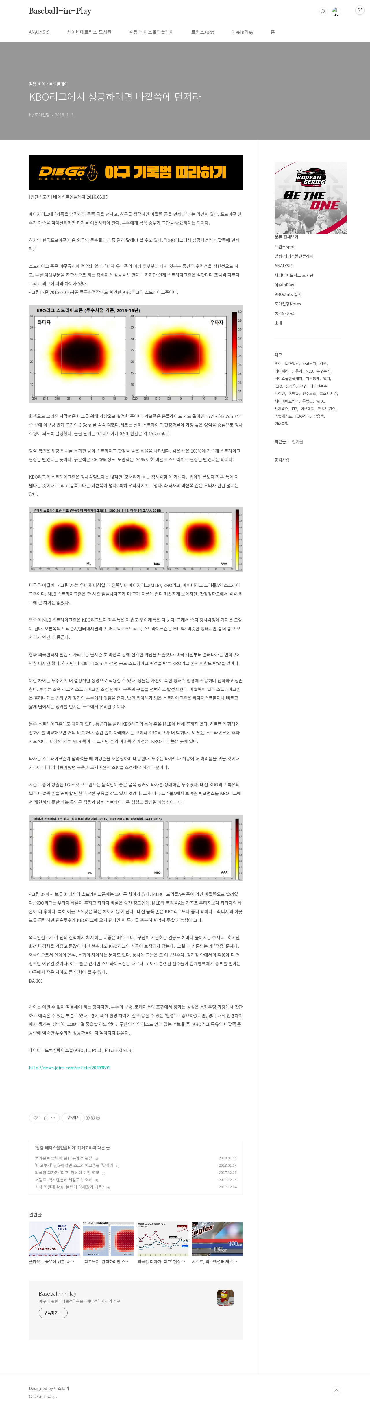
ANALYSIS (39, 31)
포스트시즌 (328, 393)
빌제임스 (281, 408)
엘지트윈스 (326, 408)
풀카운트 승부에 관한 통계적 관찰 (63, 1158)
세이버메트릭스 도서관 (89, 31)
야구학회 (307, 408)
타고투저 (309, 363)
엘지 (326, 378)
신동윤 (291, 386)
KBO (278, 386)
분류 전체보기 (286, 237)
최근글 (280, 441)
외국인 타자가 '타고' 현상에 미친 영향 (67, 1172)
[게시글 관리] (53, 1117)
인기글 (297, 441)
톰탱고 (307, 401)
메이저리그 (283, 371)
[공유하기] (46, 1117)
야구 (302, 386)
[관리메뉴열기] (360, 10)
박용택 (318, 416)
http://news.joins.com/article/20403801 (69, 1067)
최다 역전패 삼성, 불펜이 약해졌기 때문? (69, 1187)
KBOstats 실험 (288, 294)
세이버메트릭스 (287, 401)
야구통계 (313, 378)
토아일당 (292, 363)
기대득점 (281, 423)
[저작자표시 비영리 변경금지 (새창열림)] (92, 1118)
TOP (336, 1390)
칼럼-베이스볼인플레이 (151, 31)
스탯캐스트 (283, 416)
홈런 (278, 363)
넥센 (323, 363)
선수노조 (309, 393)
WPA (320, 401)
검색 (323, 11)
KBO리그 (302, 416)
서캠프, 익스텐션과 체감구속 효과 (63, 1180)
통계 (298, 371)
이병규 (293, 393)
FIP (294, 408)
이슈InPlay (284, 285)
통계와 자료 (285, 313)
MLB (309, 371)
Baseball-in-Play (60, 11)
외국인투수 (318, 386)
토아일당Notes (288, 304)
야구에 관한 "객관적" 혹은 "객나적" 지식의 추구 (80, 1301)
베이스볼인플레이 (288, 378)
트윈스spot (202, 31)
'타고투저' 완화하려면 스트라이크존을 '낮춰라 (74, 1165)
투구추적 (323, 371)
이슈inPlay (242, 31)
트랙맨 (280, 393)
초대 (278, 323)
